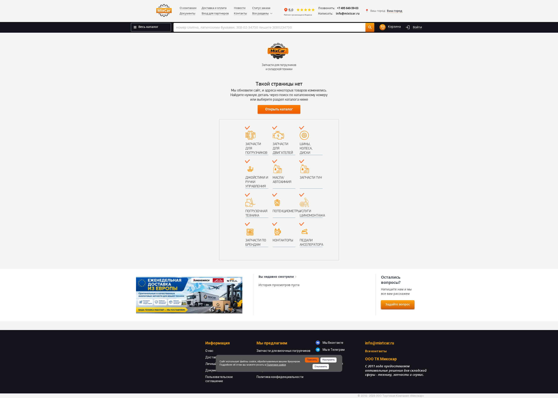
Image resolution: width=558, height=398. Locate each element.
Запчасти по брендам (255, 242)
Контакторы (283, 240)
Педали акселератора (311, 242)
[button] (383, 11)
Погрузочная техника (256, 213)
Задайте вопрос (397, 304)
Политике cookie (276, 364)
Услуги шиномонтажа (311, 213)
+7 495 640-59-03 (347, 8)
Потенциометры (284, 211)
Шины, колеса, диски (306, 148)
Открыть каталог (279, 109)
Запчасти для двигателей (283, 148)
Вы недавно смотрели (276, 277)
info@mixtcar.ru (348, 13)
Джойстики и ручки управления (256, 181)
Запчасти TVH (311, 177)
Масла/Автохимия (282, 179)
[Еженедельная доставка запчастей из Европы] (189, 295)
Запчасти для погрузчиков (256, 148)
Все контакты (376, 351)
